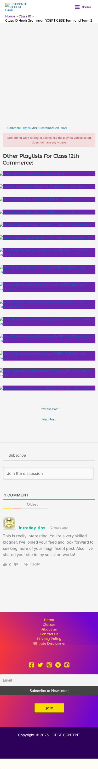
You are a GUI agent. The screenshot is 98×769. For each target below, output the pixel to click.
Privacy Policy (49, 639)
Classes (49, 625)
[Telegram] (58, 665)
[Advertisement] (49, 74)
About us (49, 629)
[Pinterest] (67, 665)
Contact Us (49, 634)
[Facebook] (31, 665)
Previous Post (49, 409)
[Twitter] (40, 665)
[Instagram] (49, 665)
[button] (49, 708)
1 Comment (13, 128)
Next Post (49, 419)
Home (49, 620)
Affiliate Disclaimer (49, 643)
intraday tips (32, 527)
